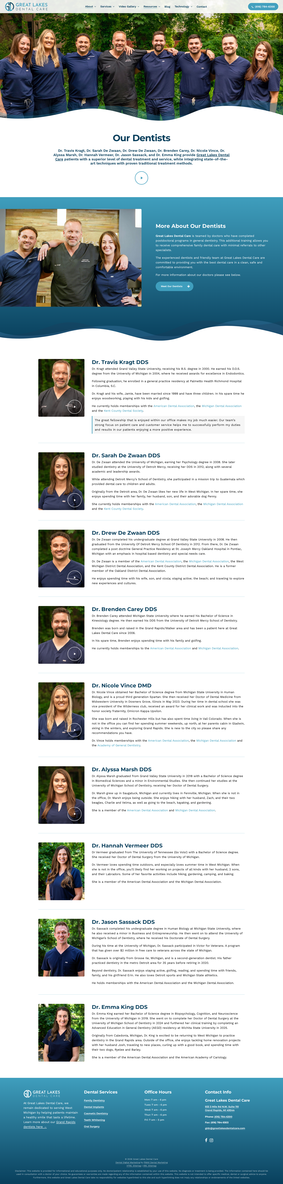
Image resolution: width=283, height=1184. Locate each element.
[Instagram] (211, 1140)
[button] (174, 286)
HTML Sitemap (134, 1166)
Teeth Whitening (94, 1120)
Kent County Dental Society (123, 410)
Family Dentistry (94, 1100)
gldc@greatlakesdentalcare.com (225, 1128)
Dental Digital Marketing (128, 1162)
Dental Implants (94, 1107)
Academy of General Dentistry (118, 745)
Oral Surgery (92, 1126)
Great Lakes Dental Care (173, 236)
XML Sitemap (150, 1166)
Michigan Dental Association (222, 406)
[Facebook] (207, 1140)
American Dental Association (173, 406)
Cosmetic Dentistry (96, 1113)
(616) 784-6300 (223, 1116)
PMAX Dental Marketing (156, 1162)
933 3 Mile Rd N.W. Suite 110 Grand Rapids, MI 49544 (222, 1108)
